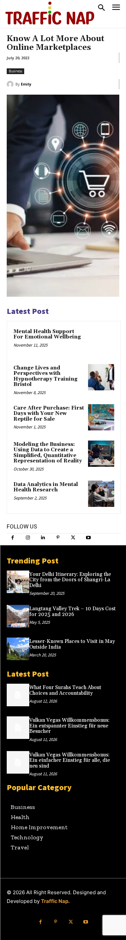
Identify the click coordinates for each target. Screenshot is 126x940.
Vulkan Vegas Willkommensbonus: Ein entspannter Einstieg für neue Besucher (69, 726)
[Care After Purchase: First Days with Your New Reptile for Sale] (101, 417)
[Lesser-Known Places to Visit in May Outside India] (18, 649)
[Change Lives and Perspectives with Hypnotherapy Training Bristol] (101, 377)
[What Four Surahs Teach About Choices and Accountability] (18, 695)
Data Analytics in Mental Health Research (45, 487)
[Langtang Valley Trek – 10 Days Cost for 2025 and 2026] (18, 616)
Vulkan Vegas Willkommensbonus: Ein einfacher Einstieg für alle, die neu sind (69, 760)
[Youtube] (88, 538)
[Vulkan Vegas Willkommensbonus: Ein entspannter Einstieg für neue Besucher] (18, 727)
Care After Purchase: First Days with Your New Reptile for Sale (48, 413)
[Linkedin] (43, 538)
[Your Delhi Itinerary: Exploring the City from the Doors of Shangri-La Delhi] (18, 582)
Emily (26, 84)
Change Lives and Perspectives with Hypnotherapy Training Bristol (45, 376)
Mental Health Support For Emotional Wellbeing (47, 334)
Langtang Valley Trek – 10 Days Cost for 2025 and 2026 (72, 612)
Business (15, 71)
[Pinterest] (58, 538)
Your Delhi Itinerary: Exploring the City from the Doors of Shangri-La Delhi (70, 580)
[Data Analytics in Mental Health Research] (101, 494)
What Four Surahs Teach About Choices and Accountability (65, 690)
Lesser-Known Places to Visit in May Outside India (72, 644)
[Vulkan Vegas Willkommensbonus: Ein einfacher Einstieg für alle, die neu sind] (18, 762)
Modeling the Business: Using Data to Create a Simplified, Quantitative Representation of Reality (47, 452)
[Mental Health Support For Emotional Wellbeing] (101, 341)
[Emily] (11, 84)
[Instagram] (28, 538)
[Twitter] (73, 538)
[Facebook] (12, 538)
